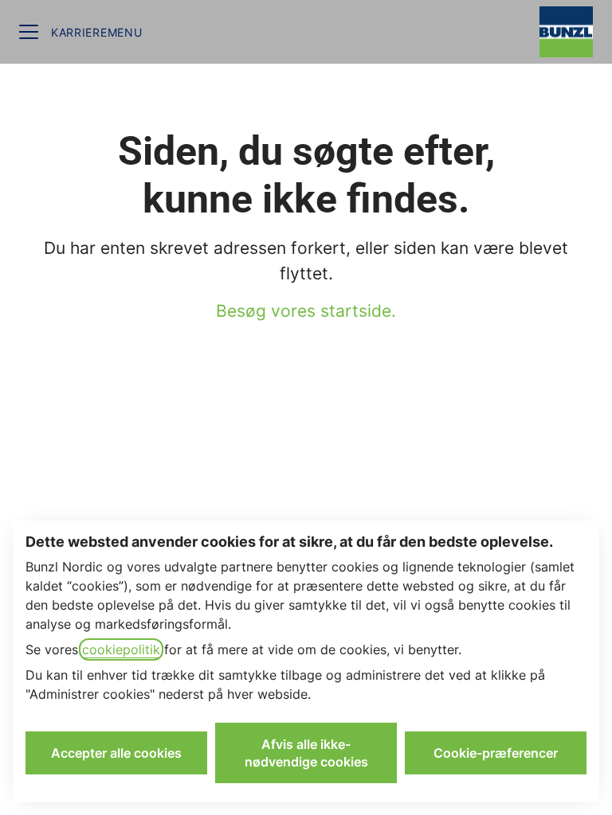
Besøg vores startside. (306, 311)
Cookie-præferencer (496, 753)
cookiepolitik (121, 649)
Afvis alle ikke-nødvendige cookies (306, 753)
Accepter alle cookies (116, 753)
